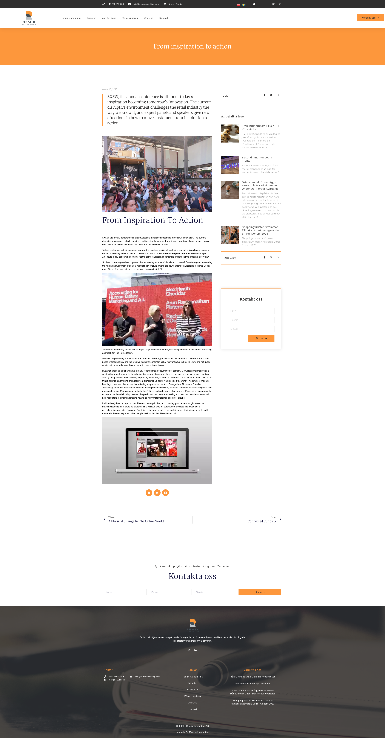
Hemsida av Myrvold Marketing (192, 732)
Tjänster (91, 18)
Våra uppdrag (130, 18)
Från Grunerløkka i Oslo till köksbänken (253, 676)
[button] (254, 4)
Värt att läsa (109, 18)
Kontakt (163, 18)
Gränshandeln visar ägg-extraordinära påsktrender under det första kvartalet (260, 185)
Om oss (148, 18)
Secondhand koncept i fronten (252, 683)
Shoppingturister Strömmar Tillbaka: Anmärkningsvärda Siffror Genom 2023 (260, 230)
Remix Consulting (71, 18)
